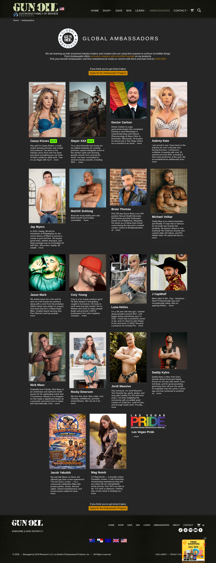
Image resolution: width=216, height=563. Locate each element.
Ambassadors (27, 20)
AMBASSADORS (159, 10)
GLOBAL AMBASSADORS (121, 38)
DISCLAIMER (161, 554)
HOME (95, 10)
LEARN (139, 10)
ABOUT (176, 525)
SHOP (106, 10)
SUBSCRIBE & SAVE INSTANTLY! (27, 531)
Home (16, 20)
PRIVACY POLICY (177, 554)
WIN (129, 10)
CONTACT (180, 10)
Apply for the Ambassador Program (108, 73)
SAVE (118, 10)
